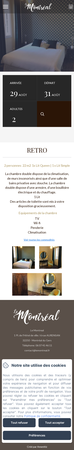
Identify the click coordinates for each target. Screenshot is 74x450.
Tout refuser (19, 422)
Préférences (37, 435)
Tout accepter (54, 422)
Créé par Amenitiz (37, 446)
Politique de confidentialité (42, 416)
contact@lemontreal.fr (37, 350)
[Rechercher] (54, 114)
